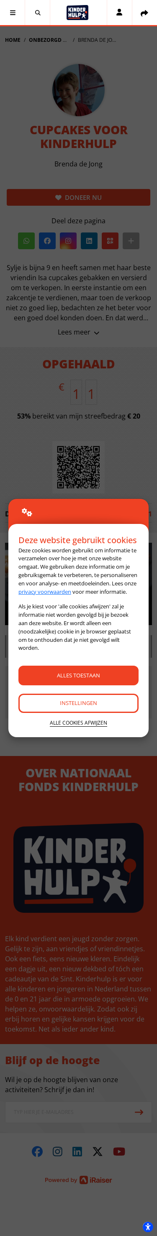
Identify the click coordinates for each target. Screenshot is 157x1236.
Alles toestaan (78, 675)
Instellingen (78, 703)
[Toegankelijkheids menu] (148, 1227)
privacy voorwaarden (44, 591)
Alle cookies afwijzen (78, 723)
